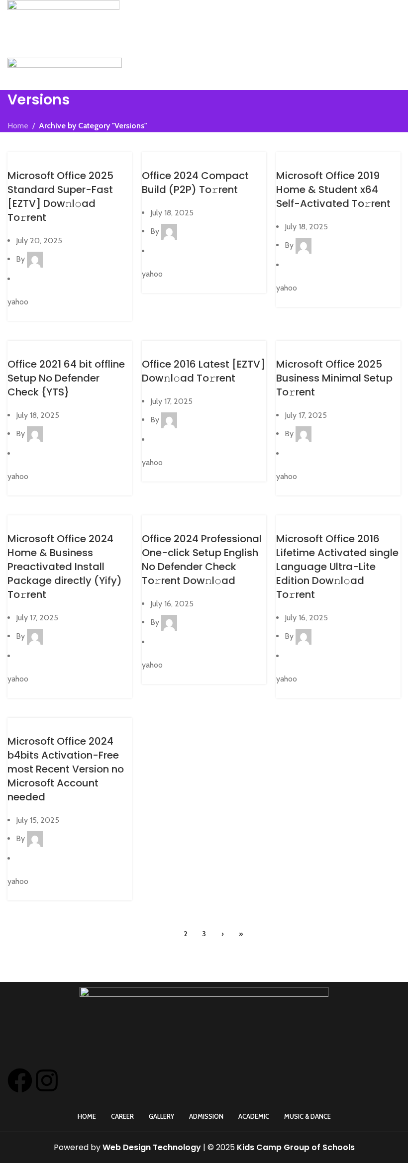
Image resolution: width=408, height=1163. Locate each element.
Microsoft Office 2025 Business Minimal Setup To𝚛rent (334, 378)
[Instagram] (46, 1080)
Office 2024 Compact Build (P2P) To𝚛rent (195, 182)
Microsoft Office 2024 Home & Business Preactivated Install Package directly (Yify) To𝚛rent (64, 566)
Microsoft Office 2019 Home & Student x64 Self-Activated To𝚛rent (333, 189)
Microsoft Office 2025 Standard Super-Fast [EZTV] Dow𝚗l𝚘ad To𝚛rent (60, 196)
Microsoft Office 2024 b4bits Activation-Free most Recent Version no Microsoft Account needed (65, 769)
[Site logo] (63, 15)
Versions (26, 158)
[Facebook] (19, 1080)
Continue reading (36, 314)
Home (17, 125)
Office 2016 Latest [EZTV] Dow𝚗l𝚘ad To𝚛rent (203, 371)
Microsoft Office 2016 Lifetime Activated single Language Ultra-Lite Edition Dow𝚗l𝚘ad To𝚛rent (337, 566)
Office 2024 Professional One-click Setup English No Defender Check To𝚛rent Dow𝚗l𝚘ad (202, 559)
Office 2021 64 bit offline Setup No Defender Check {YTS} (66, 378)
